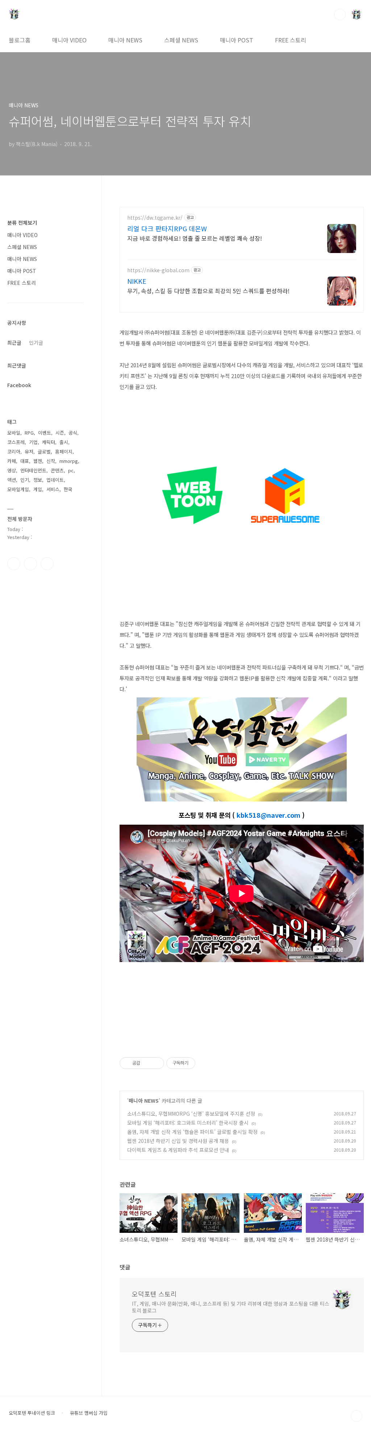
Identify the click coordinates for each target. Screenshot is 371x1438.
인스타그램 (30, 563)
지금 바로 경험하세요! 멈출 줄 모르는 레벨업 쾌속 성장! (194, 238)
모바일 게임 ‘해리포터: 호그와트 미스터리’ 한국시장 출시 (188, 1122)
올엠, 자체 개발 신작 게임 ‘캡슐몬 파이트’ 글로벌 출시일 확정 (192, 1131)
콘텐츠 (57, 470)
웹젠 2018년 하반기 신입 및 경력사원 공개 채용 (178, 1140)
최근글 (14, 342)
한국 (68, 489)
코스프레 (16, 442)
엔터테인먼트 (33, 470)
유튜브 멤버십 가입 (89, 1413)
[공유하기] (146, 1063)
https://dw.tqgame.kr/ (155, 218)
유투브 (47, 563)
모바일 (13, 432)
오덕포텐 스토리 (154, 1293)
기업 (33, 442)
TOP (356, 1416)
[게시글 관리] (156, 1063)
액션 (11, 479)
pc (71, 470)
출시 (63, 442)
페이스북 (13, 563)
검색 (339, 14)
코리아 (13, 451)
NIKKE (136, 281)
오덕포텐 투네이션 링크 (32, 1413)
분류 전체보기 (22, 222)
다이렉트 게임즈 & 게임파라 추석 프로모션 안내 (178, 1149)
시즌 (59, 432)
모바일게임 (18, 489)
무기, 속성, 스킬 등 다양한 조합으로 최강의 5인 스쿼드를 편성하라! (208, 290)
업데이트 (55, 479)
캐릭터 (48, 442)
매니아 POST (236, 40)
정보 (37, 479)
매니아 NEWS (125, 40)
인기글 (36, 342)
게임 (37, 489)
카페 (11, 460)
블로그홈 (19, 40)
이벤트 (44, 432)
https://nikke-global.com (158, 270)
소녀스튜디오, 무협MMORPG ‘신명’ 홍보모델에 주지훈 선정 (191, 1113)
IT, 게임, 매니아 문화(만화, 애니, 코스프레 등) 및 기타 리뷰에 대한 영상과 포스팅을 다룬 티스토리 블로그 (230, 1307)
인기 (24, 479)
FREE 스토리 (290, 40)
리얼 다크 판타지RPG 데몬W (167, 228)
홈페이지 (63, 451)
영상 (11, 470)
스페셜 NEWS (181, 40)
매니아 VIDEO (69, 40)
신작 (50, 460)
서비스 (52, 489)
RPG (29, 432)
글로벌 (44, 451)
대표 (24, 460)
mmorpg (68, 460)
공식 (72, 432)
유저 (29, 451)
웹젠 (37, 460)
